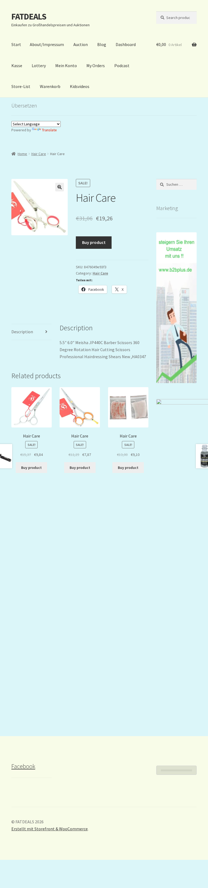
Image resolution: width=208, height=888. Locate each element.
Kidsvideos (79, 86)
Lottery (39, 65)
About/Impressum (47, 44)
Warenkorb (50, 86)
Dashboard (126, 44)
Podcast (121, 65)
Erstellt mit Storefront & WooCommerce (49, 828)
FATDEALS (28, 16)
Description (22, 331)
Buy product (94, 242)
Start (16, 44)
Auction (80, 44)
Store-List (20, 86)
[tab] (31, 332)
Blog (101, 44)
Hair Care (38, 153)
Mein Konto (66, 65)
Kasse (16, 65)
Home (22, 153)
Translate (49, 130)
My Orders (95, 65)
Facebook (23, 766)
